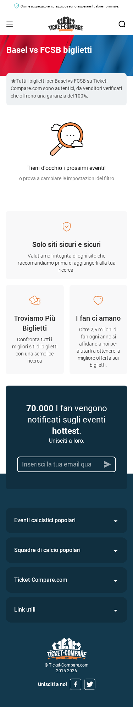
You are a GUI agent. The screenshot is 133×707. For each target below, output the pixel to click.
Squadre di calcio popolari (47, 550)
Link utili (24, 609)
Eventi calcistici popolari (45, 520)
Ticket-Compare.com (40, 579)
